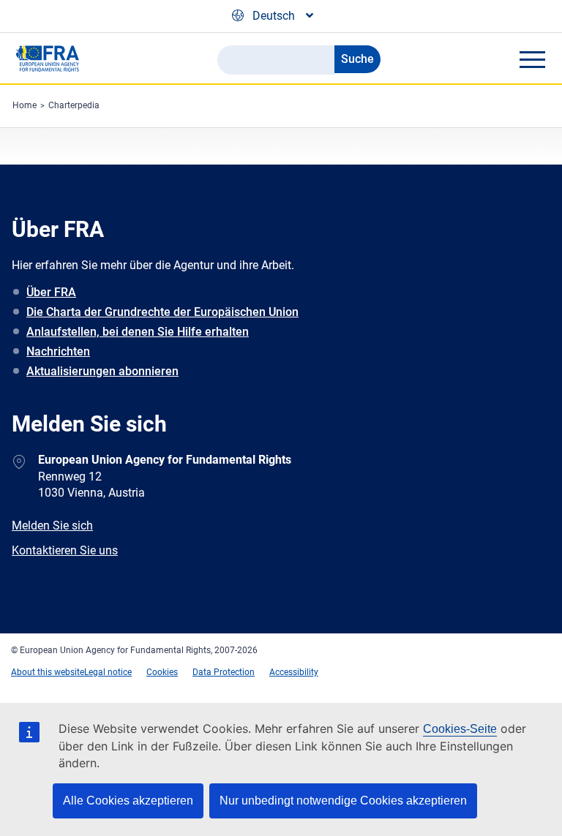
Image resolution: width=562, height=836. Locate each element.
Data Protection (223, 672)
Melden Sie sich (52, 525)
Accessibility (293, 672)
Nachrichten (58, 351)
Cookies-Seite (460, 729)
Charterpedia (74, 105)
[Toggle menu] (532, 59)
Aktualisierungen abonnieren (102, 371)
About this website (47, 672)
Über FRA (51, 292)
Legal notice (108, 672)
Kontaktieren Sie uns (65, 550)
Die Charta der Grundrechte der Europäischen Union (162, 312)
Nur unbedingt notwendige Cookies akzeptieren (343, 800)
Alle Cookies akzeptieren (128, 800)
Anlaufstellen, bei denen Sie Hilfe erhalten (137, 332)
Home (24, 105)
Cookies (162, 672)
